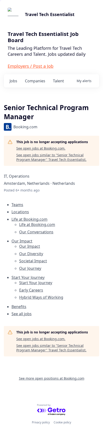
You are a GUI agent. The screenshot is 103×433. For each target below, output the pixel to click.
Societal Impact (33, 261)
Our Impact (29, 246)
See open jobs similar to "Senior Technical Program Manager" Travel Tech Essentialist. (51, 157)
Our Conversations (36, 232)
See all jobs (21, 313)
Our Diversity (31, 253)
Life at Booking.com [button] (29, 219)
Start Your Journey (35, 282)
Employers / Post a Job (30, 66)
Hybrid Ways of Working (41, 297)
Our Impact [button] (21, 241)
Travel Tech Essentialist (49, 14)
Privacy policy (41, 422)
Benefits (18, 306)
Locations (20, 211)
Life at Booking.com (37, 224)
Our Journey (30, 268)
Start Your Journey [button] (28, 277)
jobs (13, 81)
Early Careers (31, 290)
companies (35, 81)
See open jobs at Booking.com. (40, 148)
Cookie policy (62, 422)
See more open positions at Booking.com (51, 378)
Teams (17, 204)
